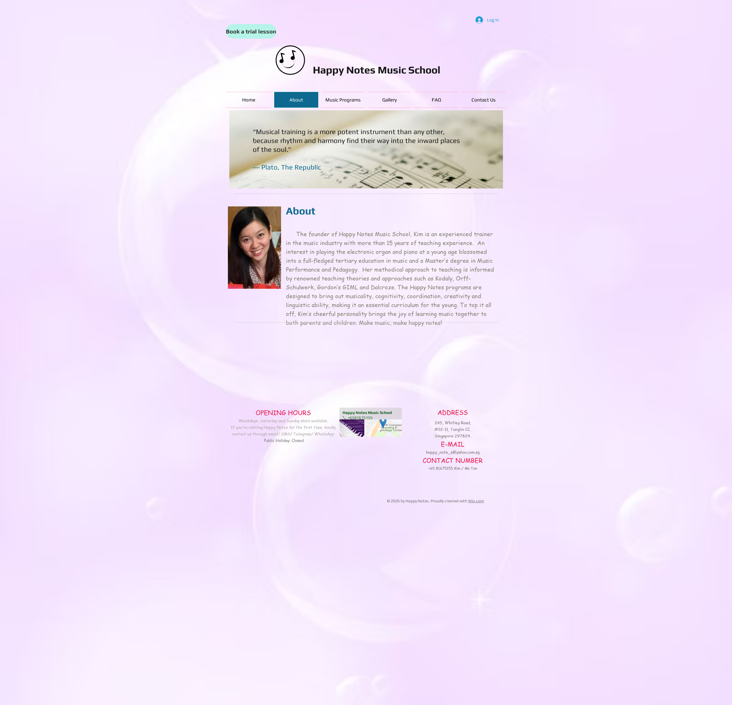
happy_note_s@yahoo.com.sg (453, 452)
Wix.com (476, 501)
